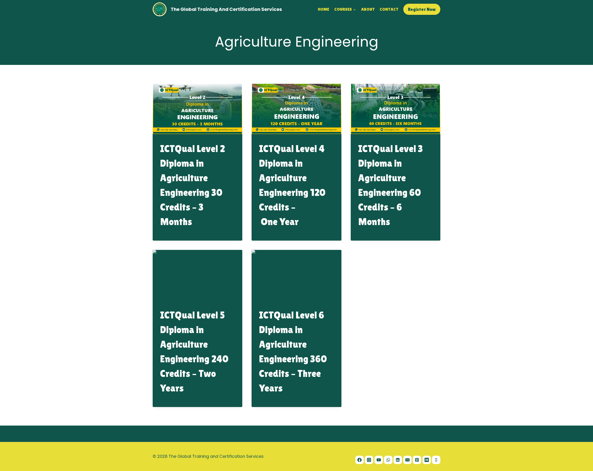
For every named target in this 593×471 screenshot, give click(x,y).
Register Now (422, 9)
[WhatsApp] (388, 460)
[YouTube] (379, 460)
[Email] (407, 460)
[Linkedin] (398, 460)
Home (323, 9)
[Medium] (427, 460)
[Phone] (436, 460)
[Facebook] (359, 460)
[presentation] (197, 108)
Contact (389, 9)
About (368, 9)
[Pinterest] (417, 460)
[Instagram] (369, 460)
